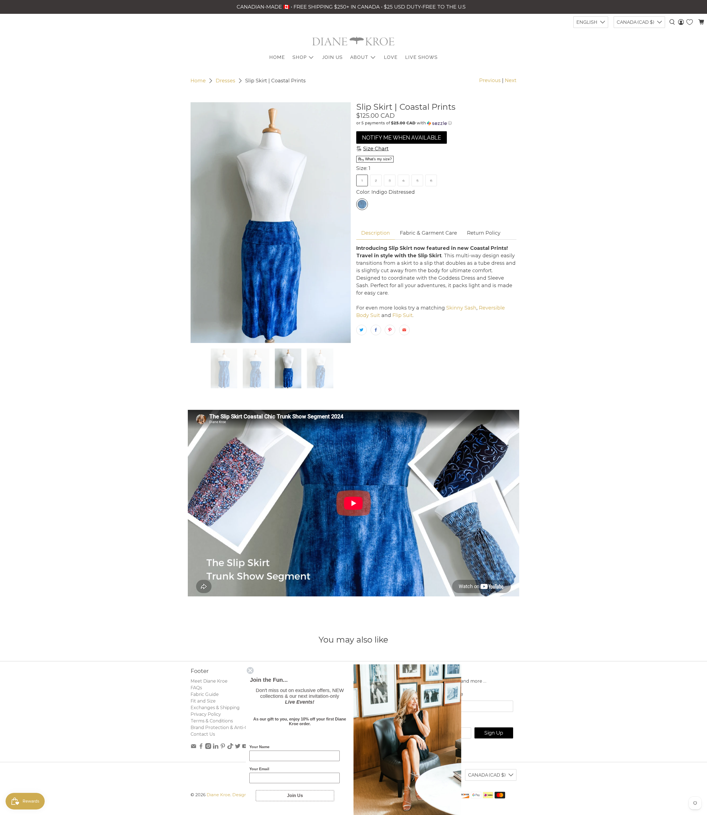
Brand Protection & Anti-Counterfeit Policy (238, 727)
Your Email (259, 769)
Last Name (449, 694)
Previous (490, 80)
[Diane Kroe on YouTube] (245, 747)
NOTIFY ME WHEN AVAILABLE (401, 137)
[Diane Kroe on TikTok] (230, 747)
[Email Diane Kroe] (194, 747)
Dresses (225, 80)
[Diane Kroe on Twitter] (238, 747)
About (359, 57)
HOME (277, 57)
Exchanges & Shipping (215, 707)
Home (198, 80)
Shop (299, 57)
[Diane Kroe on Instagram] (208, 747)
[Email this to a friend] (404, 330)
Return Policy (483, 233)
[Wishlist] (689, 22)
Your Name (259, 747)
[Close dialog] (250, 670)
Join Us (332, 57)
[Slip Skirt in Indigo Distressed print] (271, 222)
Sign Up (493, 733)
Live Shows (421, 57)
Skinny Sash (461, 308)
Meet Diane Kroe (209, 681)
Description (375, 233)
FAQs (196, 687)
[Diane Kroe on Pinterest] (223, 747)
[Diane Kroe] (353, 41)
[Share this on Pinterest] (390, 330)
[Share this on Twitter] (361, 330)
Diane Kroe (218, 794)
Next (510, 80)
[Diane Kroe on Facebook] (201, 747)
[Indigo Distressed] (362, 204)
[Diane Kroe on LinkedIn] (216, 747)
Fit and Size (203, 701)
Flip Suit (402, 315)
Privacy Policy (206, 714)
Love (391, 57)
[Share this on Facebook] (376, 330)
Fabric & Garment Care (428, 233)
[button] (436, 123)
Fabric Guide (205, 694)
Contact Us (203, 734)
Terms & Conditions (212, 721)
